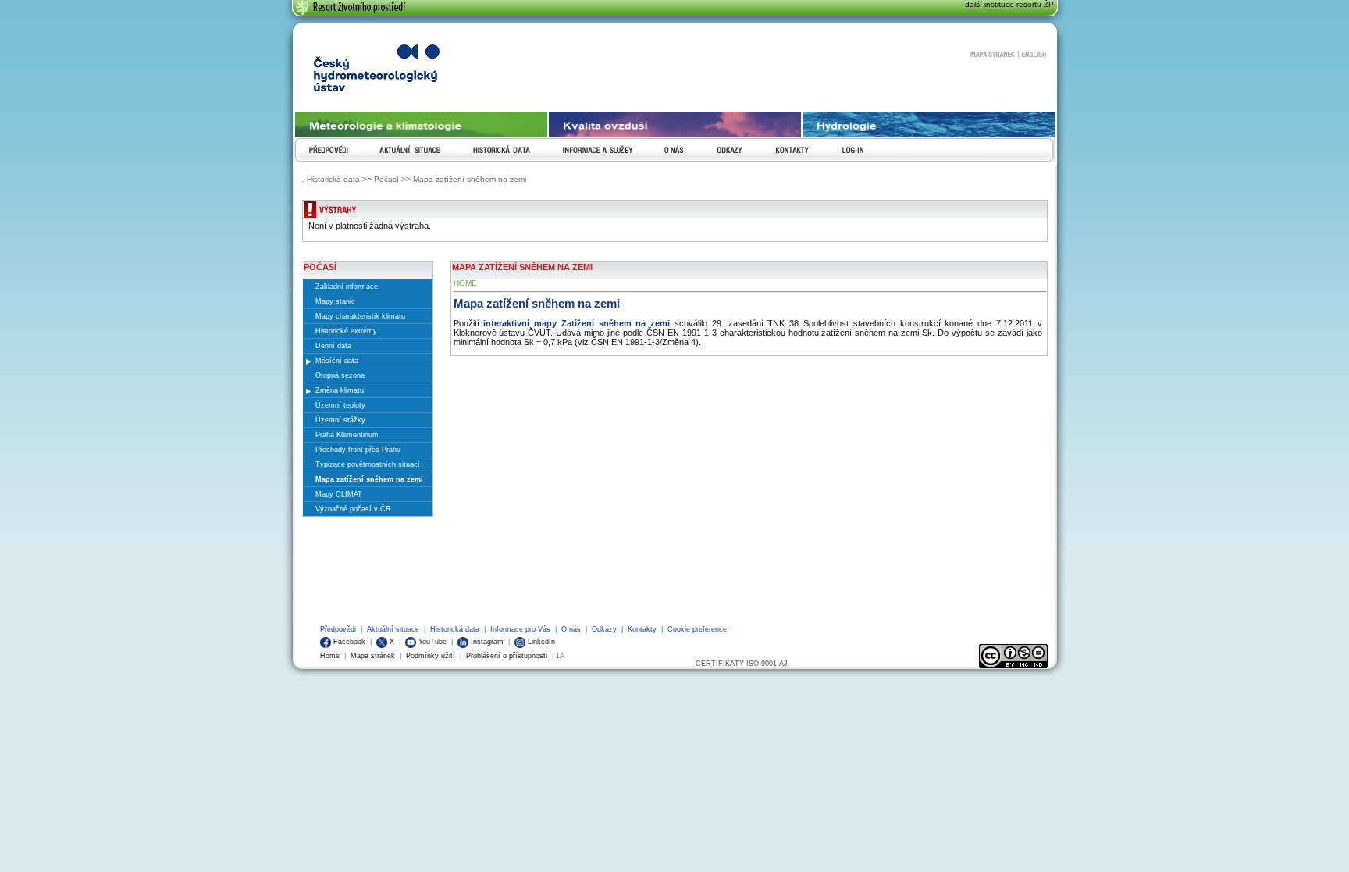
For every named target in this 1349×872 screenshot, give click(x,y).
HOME (465, 283)
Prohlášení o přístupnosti (506, 656)
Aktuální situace (393, 629)
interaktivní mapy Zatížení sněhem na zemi (576, 323)
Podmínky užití (430, 656)
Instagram (486, 642)
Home (330, 656)
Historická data (454, 629)
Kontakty (642, 629)
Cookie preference (697, 629)
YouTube (431, 642)
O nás (571, 629)
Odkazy (604, 629)
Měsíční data (336, 361)
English (1035, 52)
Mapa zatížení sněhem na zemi (537, 303)
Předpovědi (338, 629)
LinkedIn (540, 642)
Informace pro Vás (520, 629)
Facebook (348, 642)
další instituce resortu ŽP (1009, 4)
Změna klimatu (339, 390)
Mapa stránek (993, 52)
